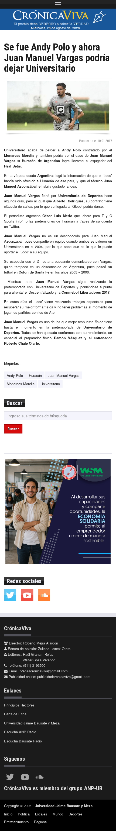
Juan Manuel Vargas (64, 375)
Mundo (58, 814)
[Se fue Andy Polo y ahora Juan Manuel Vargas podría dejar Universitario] (58, 105)
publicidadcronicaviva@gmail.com (63, 676)
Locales (41, 814)
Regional (40, 821)
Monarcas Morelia (21, 383)
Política (24, 814)
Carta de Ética (15, 713)
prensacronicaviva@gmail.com (44, 670)
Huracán (35, 375)
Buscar (13, 429)
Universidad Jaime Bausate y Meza (32, 723)
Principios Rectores (19, 705)
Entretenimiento (16, 821)
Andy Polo (15, 375)
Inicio (8, 814)
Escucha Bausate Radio (23, 740)
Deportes (76, 814)
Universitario (50, 383)
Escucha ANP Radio (20, 731)
